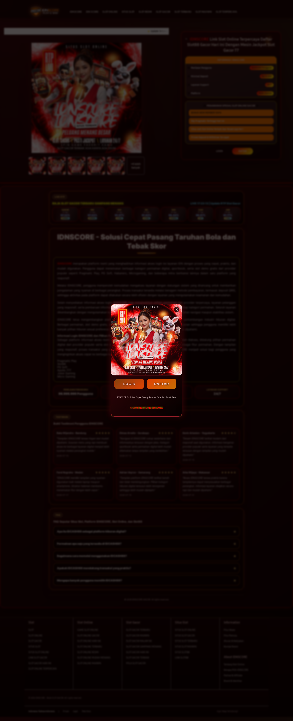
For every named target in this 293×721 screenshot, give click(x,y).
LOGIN (129, 384)
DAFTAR (161, 384)
